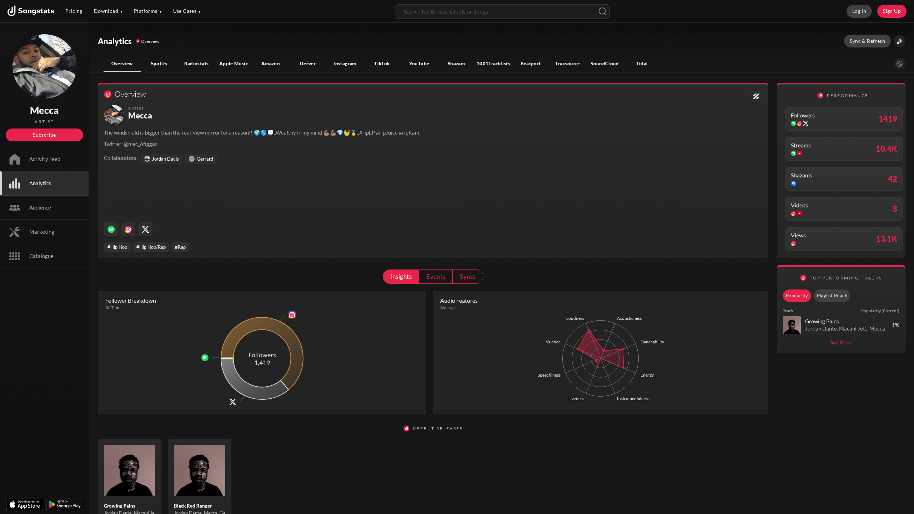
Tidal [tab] (642, 63)
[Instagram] (128, 229)
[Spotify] (111, 229)
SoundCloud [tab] (605, 63)
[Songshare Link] (899, 41)
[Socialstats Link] (756, 96)
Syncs (468, 276)
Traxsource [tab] (567, 63)
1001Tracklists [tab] (493, 63)
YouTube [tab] (419, 63)
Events (435, 276)
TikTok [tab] (382, 63)
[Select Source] (899, 64)
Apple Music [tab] (233, 63)
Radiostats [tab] (196, 63)
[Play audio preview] (791, 325)
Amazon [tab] (270, 63)
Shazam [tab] (456, 63)
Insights (401, 276)
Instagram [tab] (344, 63)
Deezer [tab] (308, 63)
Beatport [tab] (531, 63)
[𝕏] (145, 229)
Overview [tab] (122, 63)
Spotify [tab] (159, 63)
